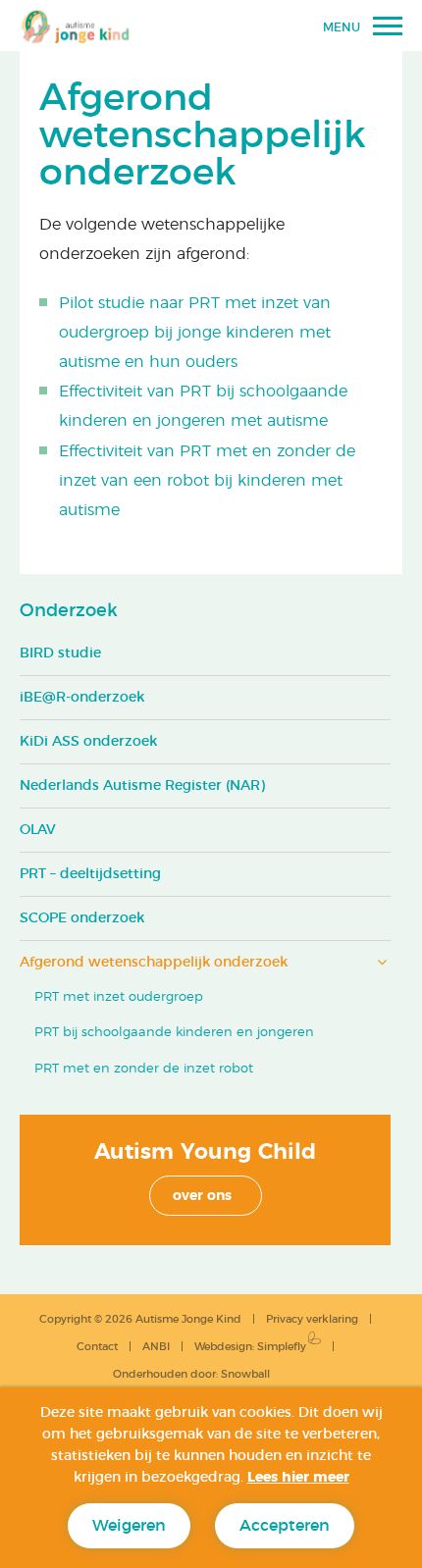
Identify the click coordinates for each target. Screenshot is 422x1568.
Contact (97, 1346)
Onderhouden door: (191, 1374)
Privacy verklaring (312, 1319)
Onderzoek (69, 611)
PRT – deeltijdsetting (90, 874)
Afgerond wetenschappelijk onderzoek (154, 962)
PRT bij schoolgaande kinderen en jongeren (174, 1032)
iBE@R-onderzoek (82, 698)
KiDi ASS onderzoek (88, 742)
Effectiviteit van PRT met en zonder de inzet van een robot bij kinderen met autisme (207, 481)
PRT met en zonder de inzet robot (143, 1069)
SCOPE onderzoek (82, 918)
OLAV (38, 830)
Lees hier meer (298, 1478)
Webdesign (223, 1346)
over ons (202, 1196)
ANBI (156, 1346)
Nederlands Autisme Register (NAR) (142, 786)
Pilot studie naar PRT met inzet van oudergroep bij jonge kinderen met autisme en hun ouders (195, 332)
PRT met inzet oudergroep (118, 997)
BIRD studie (60, 653)
